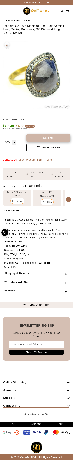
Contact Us (10, 159)
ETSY (12, 424)
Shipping (7, 128)
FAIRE (60, 424)
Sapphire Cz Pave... (20, 20)
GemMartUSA (28, 457)
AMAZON (36, 424)
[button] (7, 11)
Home (6, 20)
